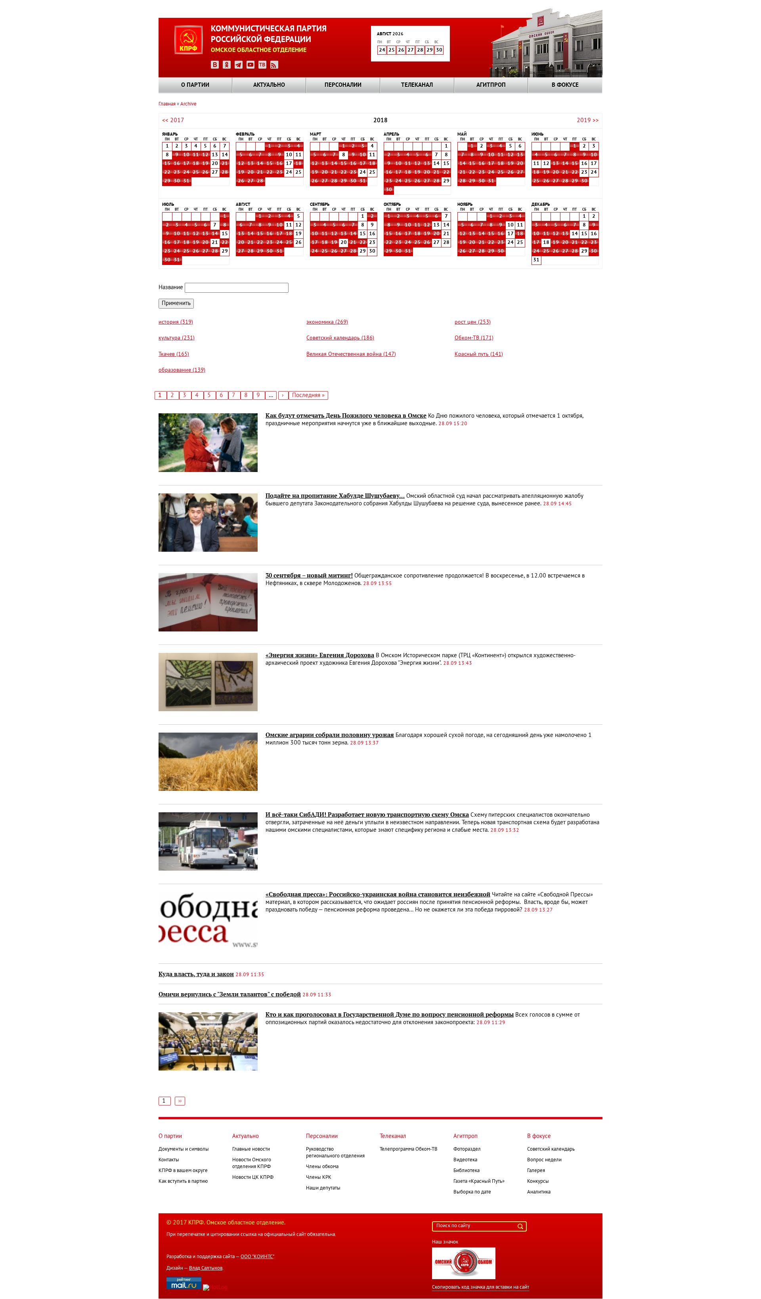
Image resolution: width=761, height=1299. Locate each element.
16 (177, 163)
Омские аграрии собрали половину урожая (330, 735)
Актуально (269, 85)
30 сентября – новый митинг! (309, 575)
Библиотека (466, 1171)
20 (250, 172)
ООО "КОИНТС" (257, 1257)
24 (186, 172)
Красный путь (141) (479, 354)
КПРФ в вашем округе (183, 1171)
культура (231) (177, 338)
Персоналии (343, 85)
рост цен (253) (473, 322)
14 (260, 163)
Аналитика (539, 1192)
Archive (188, 104)
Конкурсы (538, 1181)
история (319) (176, 322)
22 (167, 172)
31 (186, 181)
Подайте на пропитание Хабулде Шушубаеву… (335, 496)
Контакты (169, 1160)
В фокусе (565, 85)
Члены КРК (318, 1177)
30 (177, 181)
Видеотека (465, 1160)
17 (186, 163)
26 (205, 172)
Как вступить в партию (183, 1181)
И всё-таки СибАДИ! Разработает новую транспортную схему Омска (367, 815)
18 (196, 163)
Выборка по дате (472, 1192)
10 (186, 155)
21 (225, 163)
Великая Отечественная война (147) (351, 354)
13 (250, 163)
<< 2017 (173, 120)
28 (225, 172)
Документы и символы (184, 1149)
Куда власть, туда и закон (196, 974)
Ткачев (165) (174, 354)
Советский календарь (551, 1149)
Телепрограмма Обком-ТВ (409, 1149)
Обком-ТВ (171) (474, 338)
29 (167, 181)
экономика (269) (327, 322)
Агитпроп (491, 85)
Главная (167, 104)
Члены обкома (322, 1167)
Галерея (536, 1171)
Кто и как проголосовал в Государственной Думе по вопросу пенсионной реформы (390, 1015)
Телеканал (417, 85)
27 (250, 181)
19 (205, 163)
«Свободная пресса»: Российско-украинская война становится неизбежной (378, 894)
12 (205, 155)
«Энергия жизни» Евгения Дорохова (320, 655)
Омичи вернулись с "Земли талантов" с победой (230, 994)
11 (196, 155)
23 (177, 172)
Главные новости (251, 1149)
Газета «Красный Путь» (479, 1181)
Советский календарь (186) (340, 338)
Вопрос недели (544, 1160)
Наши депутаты (323, 1188)
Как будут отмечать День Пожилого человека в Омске (346, 416)
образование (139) (182, 370)
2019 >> (588, 120)
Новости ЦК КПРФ (252, 1177)
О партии (195, 85)
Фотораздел (467, 1149)
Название (171, 287)
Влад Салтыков (205, 1268)
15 (167, 163)
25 (196, 172)
